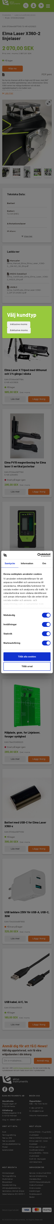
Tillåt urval (27, 666)
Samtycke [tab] (10, 563)
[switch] (46, 624)
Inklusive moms (18, 324)
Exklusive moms (19, 330)
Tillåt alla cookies (27, 656)
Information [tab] (27, 563)
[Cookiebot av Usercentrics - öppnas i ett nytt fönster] (38, 555)
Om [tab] (44, 563)
